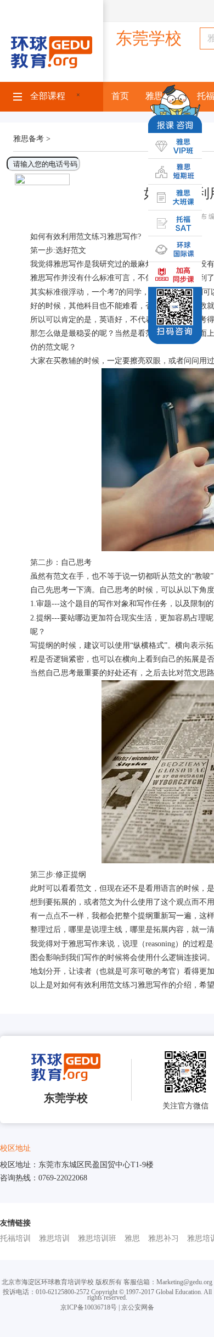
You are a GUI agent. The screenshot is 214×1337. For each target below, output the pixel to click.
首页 (120, 96)
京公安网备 (137, 1307)
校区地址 (15, 1148)
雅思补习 (163, 1238)
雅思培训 (54, 1238)
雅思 (132, 1238)
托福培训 (15, 1238)
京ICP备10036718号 (88, 1307)
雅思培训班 (97, 1238)
